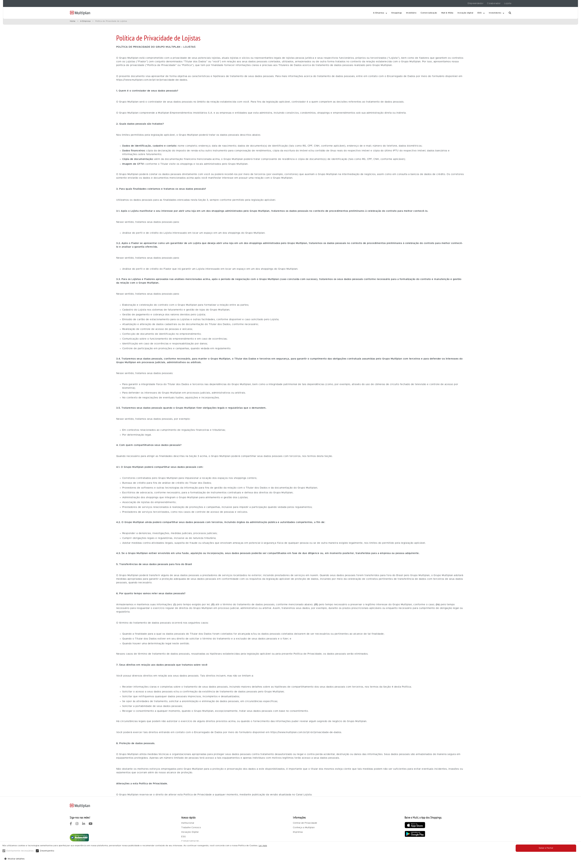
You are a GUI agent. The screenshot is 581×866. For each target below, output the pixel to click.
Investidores (495, 13)
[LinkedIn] (83, 824)
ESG (480, 13)
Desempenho (47, 851)
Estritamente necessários (20, 851)
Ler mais (263, 846)
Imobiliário (411, 13)
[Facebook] (71, 824)
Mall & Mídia (447, 13)
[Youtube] (91, 824)
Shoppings (396, 13)
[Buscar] (510, 13)
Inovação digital (465, 13)
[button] (380, 13)
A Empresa (378, 13)
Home (72, 21)
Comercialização (429, 13)
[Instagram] (77, 824)
